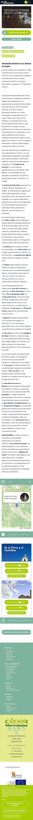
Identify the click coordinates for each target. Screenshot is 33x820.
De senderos (9, 671)
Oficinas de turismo (11, 708)
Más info (4, 799)
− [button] (4, 490)
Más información (16, 576)
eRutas (8, 679)
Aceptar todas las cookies (14, 810)
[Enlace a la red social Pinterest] (13, 729)
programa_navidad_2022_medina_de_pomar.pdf (17, 632)
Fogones (8, 699)
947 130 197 (18, 751)
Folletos (8, 711)
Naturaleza (9, 653)
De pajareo (9, 674)
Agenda (8, 706)
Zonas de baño (10, 688)
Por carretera (9, 669)
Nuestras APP (16, 741)
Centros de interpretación (13, 690)
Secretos (8, 650)
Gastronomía (9, 659)
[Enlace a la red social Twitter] (18, 729)
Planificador (9, 696)
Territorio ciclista (10, 672)
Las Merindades (9, 2)
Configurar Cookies (12, 816)
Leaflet (20, 528)
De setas (8, 675)
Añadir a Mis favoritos (18, 32)
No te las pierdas (10, 667)
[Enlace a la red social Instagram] (9, 729)
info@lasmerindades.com (16, 753)
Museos (8, 687)
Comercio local (10, 709)
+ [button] (4, 487)
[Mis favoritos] (26, 2)
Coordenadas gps (16, 756)
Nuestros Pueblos (11, 656)
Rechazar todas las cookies (15, 804)
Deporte (8, 685)
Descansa (9, 698)
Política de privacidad (16, 736)
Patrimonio (9, 655)
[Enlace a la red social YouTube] (16, 732)
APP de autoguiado (11, 666)
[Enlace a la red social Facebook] (23, 729)
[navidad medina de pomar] (16, 28)
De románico (9, 677)
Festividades (7, 47)
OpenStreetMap (27, 528)
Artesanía (9, 658)
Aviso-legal (16, 738)
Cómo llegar (16, 39)
